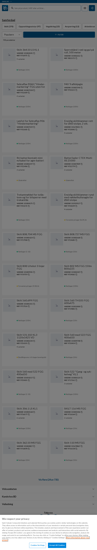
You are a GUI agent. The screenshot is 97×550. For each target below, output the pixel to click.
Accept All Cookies (57, 545)
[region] (48, 532)
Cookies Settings (38, 545)
